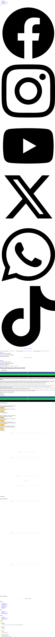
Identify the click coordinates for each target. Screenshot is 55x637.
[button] (0, 5)
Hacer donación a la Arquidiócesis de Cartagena (6, 363)
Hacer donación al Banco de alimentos (5, 353)
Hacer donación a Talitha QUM (4, 356)
